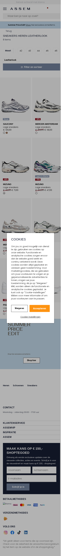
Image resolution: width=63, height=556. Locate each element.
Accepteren (39, 308)
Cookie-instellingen (30, 316)
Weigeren (19, 308)
